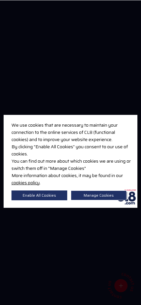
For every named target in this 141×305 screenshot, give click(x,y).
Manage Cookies (99, 195)
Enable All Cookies (39, 195)
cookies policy (25, 182)
